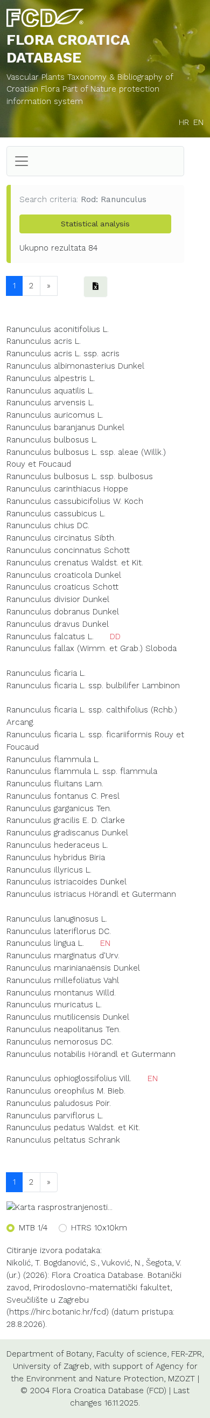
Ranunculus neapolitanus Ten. (63, 1029)
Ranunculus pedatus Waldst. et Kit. (73, 1127)
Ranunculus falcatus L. (50, 636)
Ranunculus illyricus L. (49, 870)
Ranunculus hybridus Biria (55, 857)
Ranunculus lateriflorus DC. (58, 931)
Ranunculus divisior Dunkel (57, 599)
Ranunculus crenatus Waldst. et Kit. (74, 563)
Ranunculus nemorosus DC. (59, 1042)
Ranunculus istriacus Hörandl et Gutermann (91, 894)
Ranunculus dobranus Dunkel (62, 612)
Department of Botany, (50, 1354)
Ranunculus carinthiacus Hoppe (67, 489)
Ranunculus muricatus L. (54, 1004)
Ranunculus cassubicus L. (56, 513)
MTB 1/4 (33, 1228)
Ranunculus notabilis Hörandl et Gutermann (91, 1054)
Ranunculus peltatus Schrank (63, 1140)
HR (184, 122)
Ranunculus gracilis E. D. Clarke (65, 820)
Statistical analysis (95, 223)
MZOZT (181, 1379)
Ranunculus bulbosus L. (51, 440)
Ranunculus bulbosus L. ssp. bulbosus (79, 476)
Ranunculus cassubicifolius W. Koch (74, 501)
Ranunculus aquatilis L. (50, 391)
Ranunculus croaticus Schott (62, 587)
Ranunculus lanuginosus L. (56, 919)
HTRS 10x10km (99, 1228)
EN (198, 122)
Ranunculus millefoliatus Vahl (62, 980)
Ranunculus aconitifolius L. (57, 329)
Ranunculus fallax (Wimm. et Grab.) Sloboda (91, 648)
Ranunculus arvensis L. (50, 402)
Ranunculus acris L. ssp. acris (63, 353)
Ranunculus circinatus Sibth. (61, 538)
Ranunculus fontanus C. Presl (63, 796)
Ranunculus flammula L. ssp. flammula (81, 771)
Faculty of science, (132, 1354)
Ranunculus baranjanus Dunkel (65, 427)
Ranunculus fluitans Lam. (54, 783)
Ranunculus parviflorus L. (54, 1115)
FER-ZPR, (187, 1354)
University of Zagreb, (52, 1366)
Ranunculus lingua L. (45, 943)
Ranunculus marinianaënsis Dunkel (73, 968)
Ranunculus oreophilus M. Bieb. (65, 1091)
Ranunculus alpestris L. (50, 378)
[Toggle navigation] (21, 161)
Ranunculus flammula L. (53, 759)
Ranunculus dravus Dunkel (57, 624)
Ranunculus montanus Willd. (61, 993)
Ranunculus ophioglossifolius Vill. (68, 1078)
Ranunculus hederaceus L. (57, 845)
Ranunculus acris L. (43, 341)
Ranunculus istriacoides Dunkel (66, 882)
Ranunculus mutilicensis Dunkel (67, 1017)
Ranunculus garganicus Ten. (58, 808)
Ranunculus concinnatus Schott (68, 550)
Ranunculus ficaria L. (46, 673)
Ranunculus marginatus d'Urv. (63, 955)
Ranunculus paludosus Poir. (58, 1103)
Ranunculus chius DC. (47, 525)
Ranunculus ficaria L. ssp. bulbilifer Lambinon (93, 685)
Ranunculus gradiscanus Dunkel (67, 833)
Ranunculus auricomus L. (54, 415)
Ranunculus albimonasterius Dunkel (75, 366)
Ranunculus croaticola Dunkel (63, 575)
